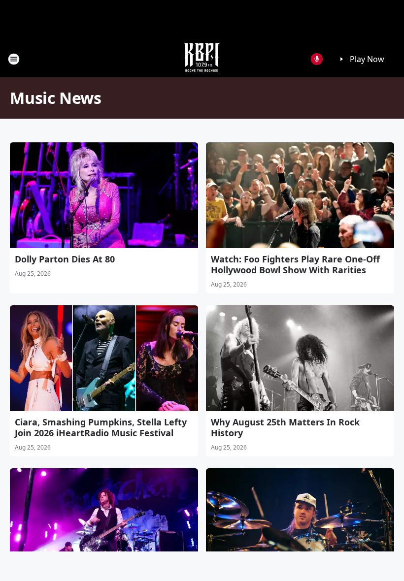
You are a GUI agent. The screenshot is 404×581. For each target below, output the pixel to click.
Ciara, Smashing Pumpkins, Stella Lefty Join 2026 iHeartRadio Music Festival (101, 427)
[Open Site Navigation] (14, 59)
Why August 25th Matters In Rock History (285, 427)
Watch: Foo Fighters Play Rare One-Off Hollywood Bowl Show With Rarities (295, 264)
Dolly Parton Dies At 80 (65, 259)
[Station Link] (202, 59)
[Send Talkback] (317, 59)
